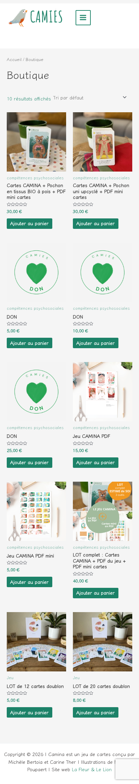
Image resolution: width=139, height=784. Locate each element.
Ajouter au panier (29, 223)
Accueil (14, 59)
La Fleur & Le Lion (92, 769)
